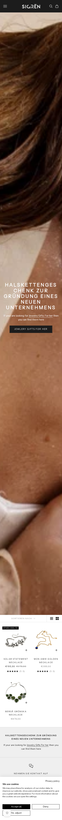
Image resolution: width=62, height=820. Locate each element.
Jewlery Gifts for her (30, 329)
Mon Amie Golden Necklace (46, 660)
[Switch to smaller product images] (57, 618)
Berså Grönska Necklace (16, 713)
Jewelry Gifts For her (41, 316)
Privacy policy (52, 781)
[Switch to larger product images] (51, 618)
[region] (31, 774)
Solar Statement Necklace (16, 660)
